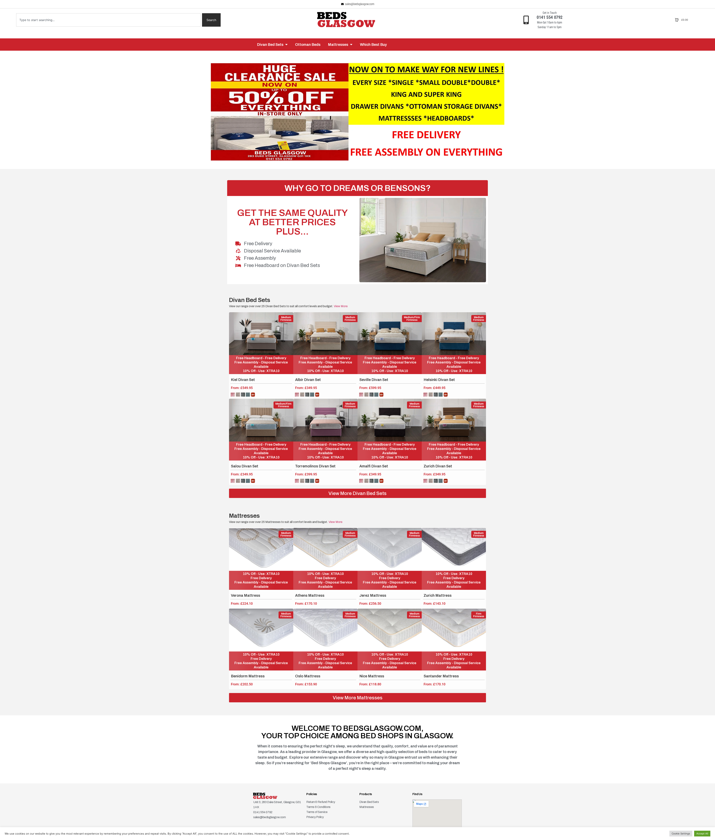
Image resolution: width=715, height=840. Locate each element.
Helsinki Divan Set (439, 380)
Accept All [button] (702, 833)
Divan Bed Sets (270, 44)
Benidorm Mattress (248, 676)
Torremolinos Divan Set (315, 466)
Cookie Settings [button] (681, 833)
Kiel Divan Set (243, 380)
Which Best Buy (373, 44)
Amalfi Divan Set (373, 466)
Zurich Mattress (438, 595)
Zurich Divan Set (438, 466)
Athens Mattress (309, 595)
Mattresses (338, 44)
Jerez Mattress (372, 595)
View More (340, 306)
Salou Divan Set (244, 466)
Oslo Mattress (307, 676)
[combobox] (108, 20)
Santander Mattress (441, 676)
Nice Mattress (371, 676)
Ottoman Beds (307, 44)
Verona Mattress (245, 595)
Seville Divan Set (373, 380)
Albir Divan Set (308, 380)
